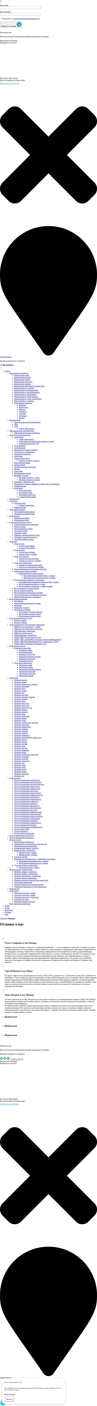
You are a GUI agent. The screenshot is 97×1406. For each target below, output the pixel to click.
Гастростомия (19, 446)
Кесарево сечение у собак (29, 478)
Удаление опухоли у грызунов (26, 897)
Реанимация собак (21, 520)
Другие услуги (15, 840)
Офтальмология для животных (21, 431)
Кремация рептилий (27, 659)
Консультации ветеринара (19, 904)
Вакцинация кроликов (23, 382)
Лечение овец (19, 701)
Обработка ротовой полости (25, 537)
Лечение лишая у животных (25, 872)
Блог (7, 914)
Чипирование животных (24, 842)
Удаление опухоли (21, 899)
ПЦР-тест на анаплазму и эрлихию (28, 629)
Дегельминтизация (17, 510)
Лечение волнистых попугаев (26, 755)
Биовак (22, 418)
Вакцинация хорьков (22, 384)
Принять (9, 1399)
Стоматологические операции (26, 525)
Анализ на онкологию (23, 563)
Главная (3, 918)
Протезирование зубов (23, 529)
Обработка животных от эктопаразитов (30, 887)
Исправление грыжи (22, 473)
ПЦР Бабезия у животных (24, 631)
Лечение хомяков (21, 729)
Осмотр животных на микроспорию (28, 885)
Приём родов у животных (24, 850)
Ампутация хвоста (26, 439)
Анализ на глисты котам (29, 559)
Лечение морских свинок (24, 697)
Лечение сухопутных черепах (26, 723)
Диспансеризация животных (25, 846)
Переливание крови (22, 463)
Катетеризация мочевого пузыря (27, 603)
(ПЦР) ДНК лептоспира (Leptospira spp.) (30, 644)
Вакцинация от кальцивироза (26, 390)
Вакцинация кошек (22, 380)
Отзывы (8, 912)
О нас (7, 908)
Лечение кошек (20, 682)
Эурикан (22, 414)
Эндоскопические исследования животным (27, 625)
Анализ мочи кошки (27, 552)
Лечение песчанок (21, 703)
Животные (13, 678)
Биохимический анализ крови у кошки (39, 576)
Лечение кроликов (21, 686)
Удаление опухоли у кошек (25, 893)
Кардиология (14, 420)
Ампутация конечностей (29, 444)
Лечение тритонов (21, 725)
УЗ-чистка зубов (20, 531)
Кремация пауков (26, 661)
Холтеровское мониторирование (27, 422)
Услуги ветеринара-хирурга (25, 825)
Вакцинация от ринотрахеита (26, 397)
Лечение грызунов (21, 761)
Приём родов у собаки (28, 855)
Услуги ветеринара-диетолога (26, 791)
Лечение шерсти (20, 742)
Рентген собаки (20, 623)
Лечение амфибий (21, 750)
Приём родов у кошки (28, 853)
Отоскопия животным (23, 882)
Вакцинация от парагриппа (25, 395)
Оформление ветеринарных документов (30, 844)
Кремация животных (22, 648)
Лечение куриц (20, 691)
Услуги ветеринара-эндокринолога (28, 827)
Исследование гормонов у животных (29, 580)
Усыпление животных (23, 663)
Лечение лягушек (21, 695)
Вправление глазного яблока (25, 450)
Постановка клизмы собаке (30, 614)
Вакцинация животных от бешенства (29, 386)
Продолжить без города (9, 83)
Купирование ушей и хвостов (26, 848)
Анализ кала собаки (27, 548)
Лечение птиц (20, 714)
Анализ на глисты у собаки (30, 561)
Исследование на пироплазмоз (26, 588)
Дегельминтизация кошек (24, 512)
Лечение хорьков (21, 731)
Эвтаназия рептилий (27, 672)
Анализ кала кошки (27, 546)
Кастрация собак (25, 493)
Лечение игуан (20, 770)
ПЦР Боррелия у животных (25, 635)
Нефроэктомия (20, 507)
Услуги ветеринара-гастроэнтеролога (29, 784)
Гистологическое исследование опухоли (30, 569)
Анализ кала (19, 544)
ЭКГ (16, 424)
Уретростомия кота (26, 505)
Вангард (22, 409)
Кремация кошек (25, 652)
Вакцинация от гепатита (24, 388)
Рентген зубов (20, 527)
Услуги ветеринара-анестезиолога (28, 782)
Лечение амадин (20, 748)
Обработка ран (20, 486)
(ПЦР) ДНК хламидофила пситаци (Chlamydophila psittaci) (37, 640)
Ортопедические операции (25, 467)
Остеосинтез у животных (24, 452)
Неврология (14, 499)
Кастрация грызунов (27, 495)
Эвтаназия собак (25, 665)
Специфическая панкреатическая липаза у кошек (39, 582)
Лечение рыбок (20, 718)
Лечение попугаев (21, 706)
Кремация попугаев (27, 654)
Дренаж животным (22, 458)
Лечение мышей (20, 699)
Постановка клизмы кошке (30, 616)
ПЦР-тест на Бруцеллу (23, 633)
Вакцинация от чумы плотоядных (28, 399)
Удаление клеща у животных (25, 865)
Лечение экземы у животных (26, 874)
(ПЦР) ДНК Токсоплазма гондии (27, 637)
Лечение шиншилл (21, 735)
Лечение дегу (19, 763)
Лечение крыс (20, 689)
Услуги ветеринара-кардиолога (26, 797)
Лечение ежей (20, 765)
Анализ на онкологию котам (30, 565)
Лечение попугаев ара (23, 708)
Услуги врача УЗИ (21, 829)
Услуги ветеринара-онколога (25, 804)
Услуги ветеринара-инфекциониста (28, 795)
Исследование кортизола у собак (32, 584)
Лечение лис (19, 693)
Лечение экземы (20, 744)
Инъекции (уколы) (21, 608)
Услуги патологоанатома (24, 833)
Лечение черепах (21, 733)
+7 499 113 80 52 (16, 1059)
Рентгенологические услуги (20, 618)
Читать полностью (9, 1394)
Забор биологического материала (27, 597)
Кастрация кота (25, 490)
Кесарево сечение (21, 476)
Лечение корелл (20, 680)
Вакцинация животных (18, 373)
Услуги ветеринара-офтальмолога (27, 808)
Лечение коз (19, 776)
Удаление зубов (20, 533)
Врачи (7, 906)
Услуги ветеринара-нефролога (26, 801)
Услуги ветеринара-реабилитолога (28, 812)
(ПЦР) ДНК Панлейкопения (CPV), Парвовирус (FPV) (36, 642)
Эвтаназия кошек (26, 667)
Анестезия (18, 456)
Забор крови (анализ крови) (25, 571)
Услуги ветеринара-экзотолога (21, 836)
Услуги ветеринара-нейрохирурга (27, 799)
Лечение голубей (21, 759)
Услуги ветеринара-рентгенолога (27, 814)
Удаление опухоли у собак (24, 895)
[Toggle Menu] (1, 367)
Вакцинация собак (21, 375)
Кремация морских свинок (30, 657)
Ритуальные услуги (17, 646)
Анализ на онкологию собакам (31, 567)
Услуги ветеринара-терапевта (26, 821)
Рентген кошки (20, 620)
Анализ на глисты (21, 556)
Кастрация (18, 488)
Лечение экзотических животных (27, 738)
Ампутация (18, 437)
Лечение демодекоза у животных (27, 876)
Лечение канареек (21, 774)
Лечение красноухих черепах (26, 684)
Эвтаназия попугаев (27, 674)
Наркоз (17, 469)
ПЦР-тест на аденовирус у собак (27, 627)
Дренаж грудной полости (29, 461)
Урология (13, 501)
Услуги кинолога (21, 831)
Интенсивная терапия (18, 599)
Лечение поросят (21, 712)
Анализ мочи (19, 550)
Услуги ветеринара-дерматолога (27, 789)
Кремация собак (25, 650)
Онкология (13, 891)
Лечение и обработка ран (24, 482)
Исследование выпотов (23, 591)
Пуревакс (23, 416)
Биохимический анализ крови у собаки (39, 578)
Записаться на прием (9, 26)
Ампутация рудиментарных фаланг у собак (36, 441)
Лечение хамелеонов (22, 727)
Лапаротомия (19, 465)
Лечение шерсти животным (25, 878)
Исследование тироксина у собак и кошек (36, 586)
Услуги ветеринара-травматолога (27, 823)
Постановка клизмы (22, 610)
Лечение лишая (20, 740)
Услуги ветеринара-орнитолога (26, 806)
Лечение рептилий (21, 716)
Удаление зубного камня (24, 539)
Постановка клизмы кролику (30, 612)
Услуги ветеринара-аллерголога (27, 780)
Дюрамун (23, 412)
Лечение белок (20, 752)
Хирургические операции (19, 435)
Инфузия (17, 605)
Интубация (18, 601)
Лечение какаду (20, 772)
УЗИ (16, 427)
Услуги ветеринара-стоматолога (27, 819)
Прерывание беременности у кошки (33, 863)
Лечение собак (20, 721)
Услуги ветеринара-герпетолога (27, 787)
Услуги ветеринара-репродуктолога (28, 816)
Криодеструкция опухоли (24, 902)
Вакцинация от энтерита (24, 401)
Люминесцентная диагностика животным (31, 880)
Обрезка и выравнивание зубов (27, 535)
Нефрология (14, 889)
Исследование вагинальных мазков (28, 593)
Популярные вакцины (23, 403)
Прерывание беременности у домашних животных (34, 859)
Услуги (7, 371)
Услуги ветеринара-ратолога (25, 810)
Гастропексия (19, 448)
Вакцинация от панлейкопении (27, 392)
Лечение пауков (20, 710)
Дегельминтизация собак (24, 514)
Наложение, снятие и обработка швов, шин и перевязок (36, 484)
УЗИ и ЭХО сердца (26, 429)
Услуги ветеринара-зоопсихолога (27, 793)
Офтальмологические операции (27, 433)
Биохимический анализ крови (31, 574)
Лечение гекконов (21, 757)
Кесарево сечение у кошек (29, 480)
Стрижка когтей (20, 857)
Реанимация (14, 516)
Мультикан (23, 407)
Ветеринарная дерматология (20, 870)
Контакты (9, 910)
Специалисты (15, 778)
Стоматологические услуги (20, 522)
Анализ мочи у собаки (28, 554)
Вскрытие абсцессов (22, 454)
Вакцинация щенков (22, 378)
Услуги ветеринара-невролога (21, 838)
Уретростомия (20, 503)
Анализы (13, 542)
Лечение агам (19, 746)
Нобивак (22, 405)
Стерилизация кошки (27, 497)
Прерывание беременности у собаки (33, 861)
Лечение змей (19, 767)
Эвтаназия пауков (26, 676)
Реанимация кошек (21, 518)
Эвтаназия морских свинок (30, 669)
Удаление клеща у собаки (29, 868)
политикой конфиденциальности (26, 19)
